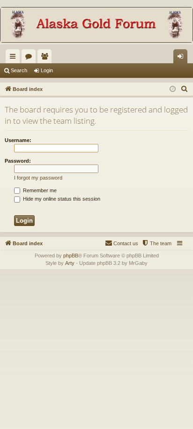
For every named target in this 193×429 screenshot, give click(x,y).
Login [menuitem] (182, 58)
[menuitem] (184, 89)
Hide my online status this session (61, 199)
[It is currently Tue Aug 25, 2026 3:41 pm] (173, 89)
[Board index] (96, 26)
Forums (30, 58)
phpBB (70, 255)
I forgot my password (38, 178)
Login (47, 70)
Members (46, 58)
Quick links (14, 58)
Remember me (39, 190)
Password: (18, 161)
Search (19, 70)
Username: (18, 140)
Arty (69, 263)
